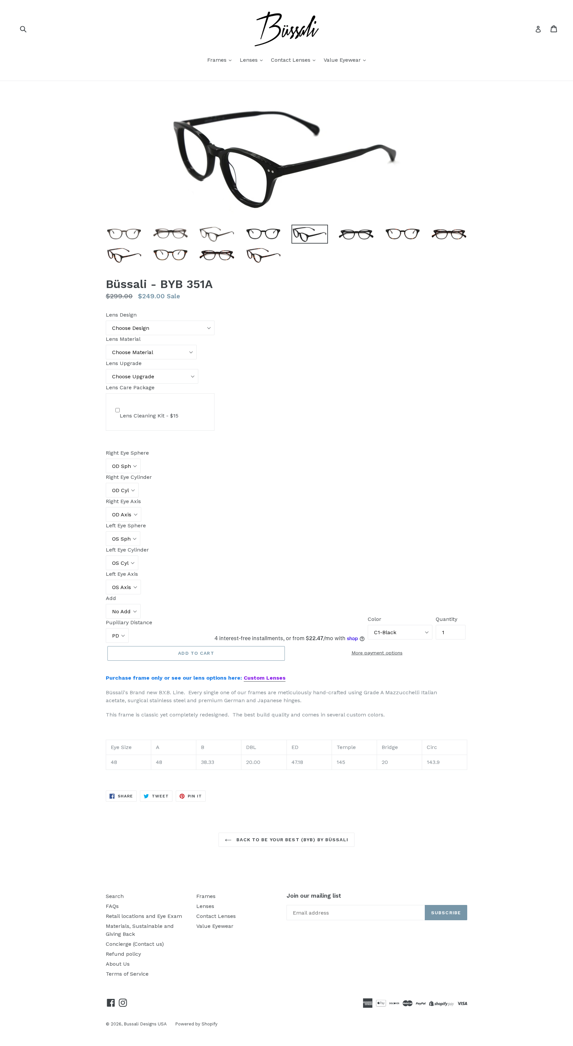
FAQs (112, 906)
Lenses (249, 60)
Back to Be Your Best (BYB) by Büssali (291, 839)
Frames (217, 60)
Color (374, 619)
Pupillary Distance (129, 622)
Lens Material (123, 339)
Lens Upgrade (124, 363)
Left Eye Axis (122, 574)
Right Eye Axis (123, 501)
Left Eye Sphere (126, 525)
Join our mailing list (313, 895)
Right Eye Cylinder (129, 477)
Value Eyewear (343, 60)
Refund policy (123, 954)
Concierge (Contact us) (135, 944)
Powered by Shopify (196, 1023)
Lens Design (121, 315)
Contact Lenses (291, 60)
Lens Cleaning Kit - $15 (149, 415)
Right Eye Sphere (127, 453)
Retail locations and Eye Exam (144, 916)
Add (111, 598)
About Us (118, 964)
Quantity (446, 619)
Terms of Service (127, 974)
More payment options (377, 652)
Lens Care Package (130, 387)
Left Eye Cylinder (127, 550)
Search (115, 896)
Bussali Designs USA (145, 1023)
